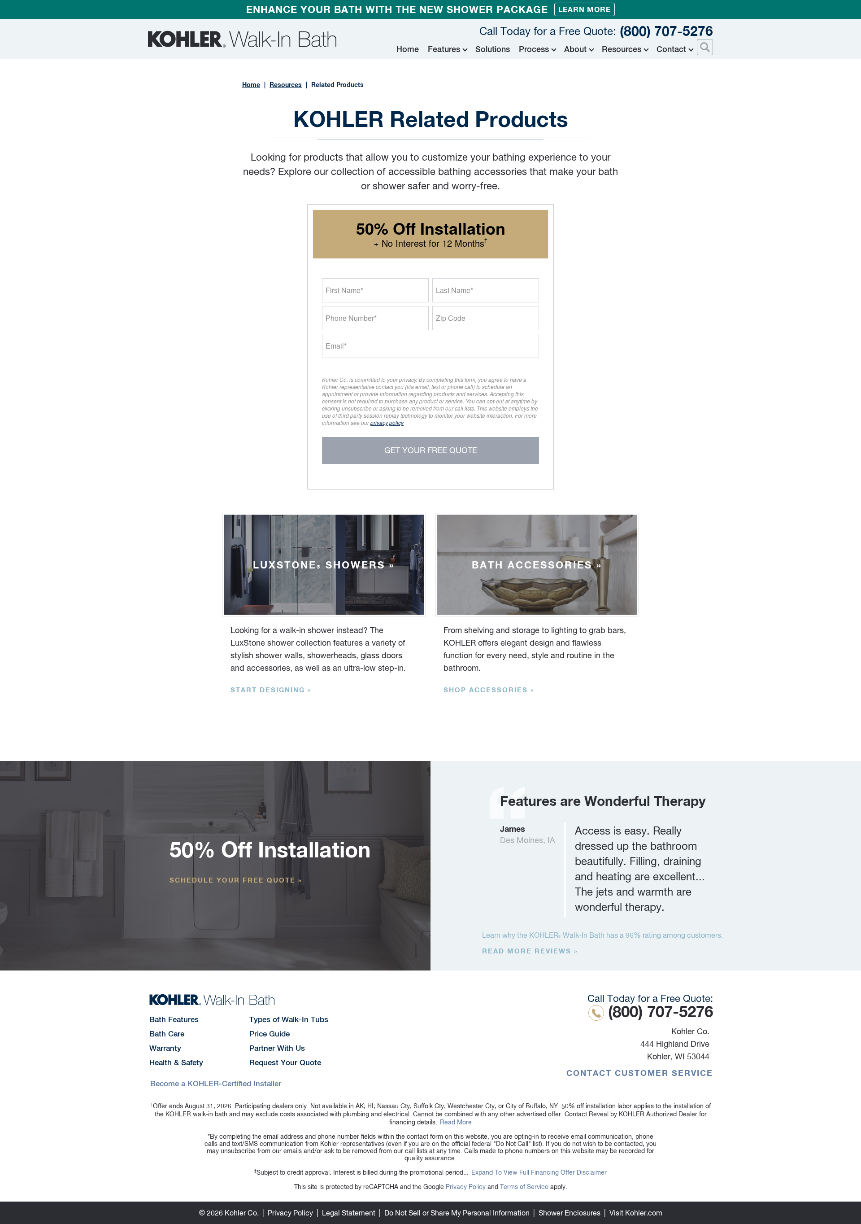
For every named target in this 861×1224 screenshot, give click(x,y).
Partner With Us (277, 1048)
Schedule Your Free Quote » (236, 880)
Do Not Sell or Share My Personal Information (457, 1213)
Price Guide (269, 1033)
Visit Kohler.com (635, 1213)
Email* (336, 346)
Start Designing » (271, 690)
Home (407, 49)
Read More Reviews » (530, 951)
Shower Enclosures (569, 1213)
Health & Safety (176, 1062)
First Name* (344, 290)
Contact (671, 49)
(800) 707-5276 (596, 31)
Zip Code (450, 318)
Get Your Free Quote (430, 450)
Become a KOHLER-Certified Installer (215, 1083)
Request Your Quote (285, 1062)
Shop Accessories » (489, 690)
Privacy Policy (466, 1186)
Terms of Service (524, 1186)
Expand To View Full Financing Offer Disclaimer (539, 1172)
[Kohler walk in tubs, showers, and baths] (242, 39)
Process (534, 49)
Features (444, 49)
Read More (456, 1122)
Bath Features (174, 1019)
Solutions (492, 49)
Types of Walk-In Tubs (288, 1019)
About (575, 49)
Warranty (165, 1048)
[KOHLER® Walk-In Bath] (212, 999)
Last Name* (454, 290)
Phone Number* (351, 318)
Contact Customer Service (639, 1073)
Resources (621, 49)
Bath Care (166, 1033)
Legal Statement (348, 1213)
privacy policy (387, 422)
